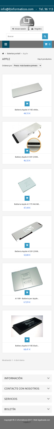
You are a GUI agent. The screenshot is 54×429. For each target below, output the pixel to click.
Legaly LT (27, 422)
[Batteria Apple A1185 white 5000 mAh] (27, 75)
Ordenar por (7, 65)
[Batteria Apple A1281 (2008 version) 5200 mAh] (27, 217)
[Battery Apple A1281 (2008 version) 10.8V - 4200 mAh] (27, 123)
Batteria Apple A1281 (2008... (27, 251)
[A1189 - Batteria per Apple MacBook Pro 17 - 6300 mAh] (27, 264)
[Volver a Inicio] (3, 53)
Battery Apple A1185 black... (27, 346)
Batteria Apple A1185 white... (27, 110)
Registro (38, 29)
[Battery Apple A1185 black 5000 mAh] (27, 311)
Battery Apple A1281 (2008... (27, 157)
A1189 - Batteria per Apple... (27, 298)
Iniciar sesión (20, 29)
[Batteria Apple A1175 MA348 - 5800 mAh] (27, 170)
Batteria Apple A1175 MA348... (27, 204)
